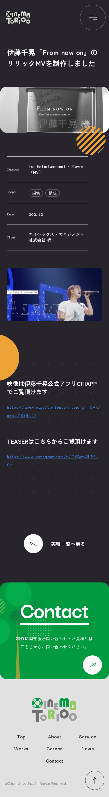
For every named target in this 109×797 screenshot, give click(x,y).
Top (21, 736)
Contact (54, 761)
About (54, 736)
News (87, 748)
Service (88, 736)
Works (21, 748)
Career (54, 748)
